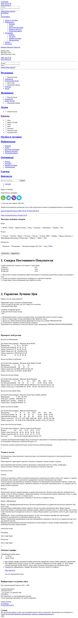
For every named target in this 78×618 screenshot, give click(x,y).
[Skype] (19, 197)
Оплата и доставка (11, 20)
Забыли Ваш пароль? (8, 11)
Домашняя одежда (13, 85)
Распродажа (16, 246)
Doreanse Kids (12, 132)
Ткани (11, 26)
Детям (4, 107)
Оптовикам (9, 33)
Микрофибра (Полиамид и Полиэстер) (14, 238)
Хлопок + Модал (16, 236)
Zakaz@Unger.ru (12, 211)
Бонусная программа (16, 27)
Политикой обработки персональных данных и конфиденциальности (30, 614)
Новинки (6, 246)
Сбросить (17, 47)
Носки (7, 88)
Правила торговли (15, 29)
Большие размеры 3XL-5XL (32, 246)
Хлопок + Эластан (31, 236)
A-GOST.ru (5, 603)
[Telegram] (8, 197)
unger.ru (3, 211)
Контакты (8, 44)
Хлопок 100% (45, 236)
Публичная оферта (15, 31)
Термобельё (9, 79)
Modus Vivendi (12, 122)
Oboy (9, 124)
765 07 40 (6, 3)
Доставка (12, 36)
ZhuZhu (55, 228)
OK (3, 616)
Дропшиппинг (14, 40)
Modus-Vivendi (21, 228)
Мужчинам (7, 72)
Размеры (12, 24)
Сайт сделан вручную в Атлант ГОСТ (14, 215)
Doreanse (10, 128)
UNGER (8, 184)
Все (62, 228)
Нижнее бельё (12, 77)
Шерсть (32, 238)
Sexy (46, 246)
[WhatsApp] (3, 197)
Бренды (5, 116)
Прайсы (11, 35)
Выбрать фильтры (7, 47)
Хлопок (5, 236)
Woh (8, 126)
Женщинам (7, 92)
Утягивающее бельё (12, 81)
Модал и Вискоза (65, 236)
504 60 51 (6, 5)
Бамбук (54, 236)
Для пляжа (11, 83)
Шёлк (40, 238)
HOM (5, 228)
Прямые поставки (15, 38)
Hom (9, 120)
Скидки (7, 42)
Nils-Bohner (47, 228)
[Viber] (13, 197)
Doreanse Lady (12, 130)
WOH (11, 228)
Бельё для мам (10, 101)
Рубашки (8, 87)
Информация (9, 22)
